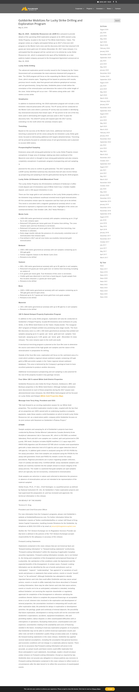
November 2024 (105, 73)
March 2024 (104, 98)
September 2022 (105, 142)
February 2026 (105, 48)
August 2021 (104, 167)
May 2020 (103, 192)
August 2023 (104, 114)
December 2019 (105, 198)
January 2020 (104, 195)
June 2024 (103, 89)
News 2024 (104, 291)
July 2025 (103, 61)
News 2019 (104, 275)
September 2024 (105, 79)
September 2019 (105, 201)
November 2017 (105, 239)
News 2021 (104, 281)
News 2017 (104, 269)
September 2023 (105, 111)
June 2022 (103, 148)
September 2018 (105, 214)
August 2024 (104, 82)
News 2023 (104, 288)
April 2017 (103, 254)
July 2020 (103, 189)
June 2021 (103, 173)
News (109, 8)
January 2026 (104, 51)
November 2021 (105, 157)
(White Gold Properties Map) (51, 396)
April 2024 (103, 95)
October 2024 (104, 76)
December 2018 (105, 207)
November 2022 (105, 139)
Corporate (78, 8)
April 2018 (103, 229)
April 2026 (103, 42)
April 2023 (103, 126)
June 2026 (103, 36)
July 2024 (103, 86)
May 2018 (103, 226)
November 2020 (105, 182)
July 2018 (103, 220)
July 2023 (103, 117)
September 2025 (105, 58)
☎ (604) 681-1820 (104, 2)
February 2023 (105, 132)
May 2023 (103, 123)
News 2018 (104, 272)
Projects (89, 8)
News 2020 (104, 278)
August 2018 (104, 217)
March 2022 (104, 154)
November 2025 (105, 54)
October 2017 (104, 242)
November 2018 (105, 211)
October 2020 (104, 186)
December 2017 (105, 236)
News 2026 (104, 297)
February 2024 (105, 101)
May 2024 (103, 92)
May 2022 (103, 151)
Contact (118, 8)
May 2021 (103, 176)
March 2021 (104, 179)
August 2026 (104, 29)
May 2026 (103, 39)
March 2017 (104, 257)
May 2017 (103, 251)
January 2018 (104, 232)
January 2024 (104, 104)
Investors (99, 8)
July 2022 (103, 145)
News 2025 (104, 294)
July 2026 (103, 33)
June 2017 (103, 248)
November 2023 (105, 107)
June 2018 (103, 223)
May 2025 (103, 67)
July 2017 (103, 245)
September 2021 (105, 164)
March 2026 (104, 45)
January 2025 (104, 70)
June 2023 (103, 120)
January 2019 (104, 204)
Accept (110, 689)
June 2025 (103, 64)
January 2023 (104, 136)
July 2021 (103, 170)
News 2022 (104, 284)
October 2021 (104, 161)
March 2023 (104, 129)
